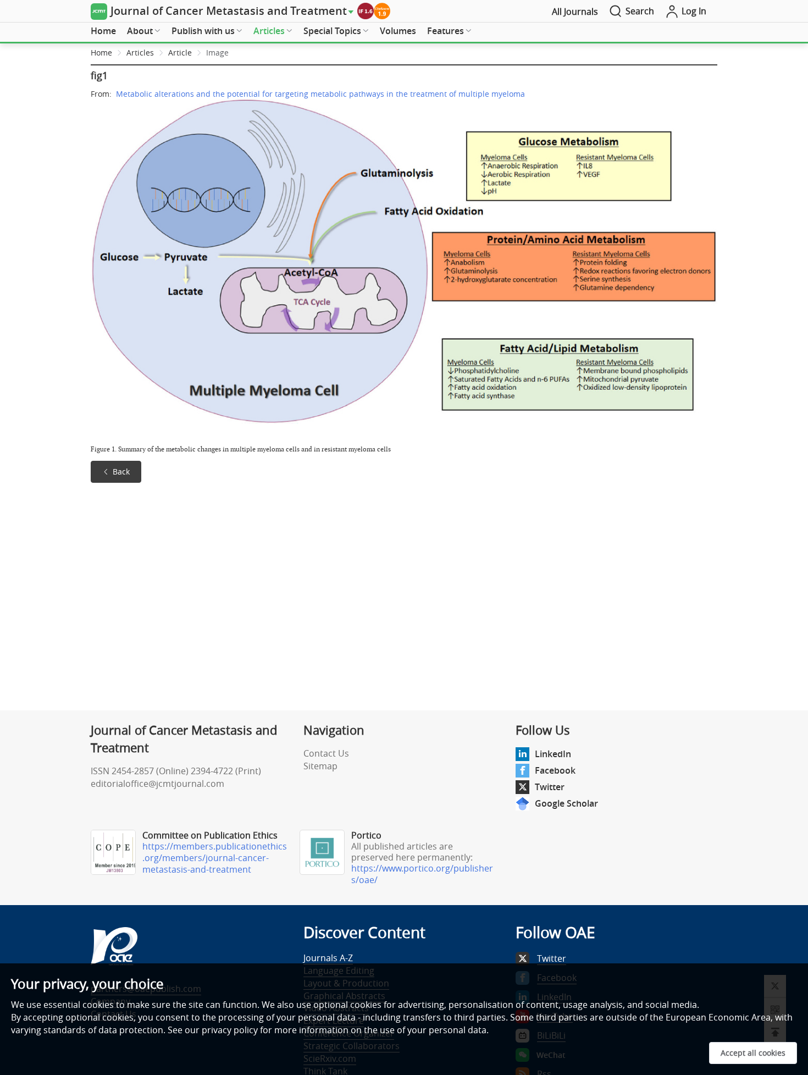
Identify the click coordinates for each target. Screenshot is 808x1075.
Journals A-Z (328, 958)
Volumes (398, 31)
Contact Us (326, 753)
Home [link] (101, 52)
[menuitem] (103, 31)
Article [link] (180, 52)
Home (103, 31)
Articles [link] (140, 52)
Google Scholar (566, 803)
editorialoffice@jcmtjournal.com (157, 784)
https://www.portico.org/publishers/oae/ (422, 874)
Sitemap (320, 766)
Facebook (555, 770)
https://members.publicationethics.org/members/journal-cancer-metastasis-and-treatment (214, 857)
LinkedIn (553, 754)
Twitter (550, 787)
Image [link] (217, 52)
